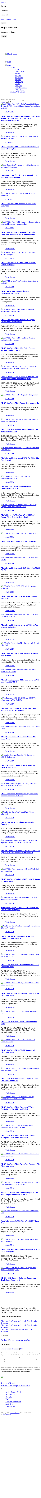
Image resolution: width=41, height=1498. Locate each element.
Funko (17, 69)
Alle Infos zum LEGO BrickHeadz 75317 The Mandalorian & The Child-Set (18, 709)
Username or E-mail (8, 32)
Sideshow (18, 86)
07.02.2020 (9, 789)
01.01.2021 (9, 199)
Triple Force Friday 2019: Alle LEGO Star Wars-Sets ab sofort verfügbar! (20, 909)
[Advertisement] (20, 1436)
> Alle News (19, 90)
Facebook (4, 1340)
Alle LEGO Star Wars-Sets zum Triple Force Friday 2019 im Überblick (18, 937)
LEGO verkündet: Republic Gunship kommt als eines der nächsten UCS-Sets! (19, 795)
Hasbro (17, 74)
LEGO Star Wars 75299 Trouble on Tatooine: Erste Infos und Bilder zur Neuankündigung (18, 233)
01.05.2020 (9, 592)
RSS (21, 1349)
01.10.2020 (9, 315)
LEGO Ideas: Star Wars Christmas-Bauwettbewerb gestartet (15, 292)
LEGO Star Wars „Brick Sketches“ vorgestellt (19, 541)
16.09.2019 (9, 1188)
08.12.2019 (9, 846)
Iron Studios (19, 78)
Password (4, 15)
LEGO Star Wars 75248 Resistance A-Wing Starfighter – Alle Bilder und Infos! (18, 1137)
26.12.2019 (9, 818)
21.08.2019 (9, 1274)
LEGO (17, 84)
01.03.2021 (9, 142)
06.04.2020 (9, 704)
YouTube (27, 1340)
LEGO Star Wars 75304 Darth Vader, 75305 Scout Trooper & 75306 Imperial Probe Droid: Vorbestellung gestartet (20, 118)
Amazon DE (10, 1394)
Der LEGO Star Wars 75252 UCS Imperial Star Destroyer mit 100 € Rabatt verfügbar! (19, 378)
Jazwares (18, 80)
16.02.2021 (9, 171)
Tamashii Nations (21, 88)
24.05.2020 (9, 537)
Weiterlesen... (10, 133)
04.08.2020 (9, 399)
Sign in (3, 2)
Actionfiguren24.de (13, 1392)
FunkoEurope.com (13, 1401)
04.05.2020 (9, 563)
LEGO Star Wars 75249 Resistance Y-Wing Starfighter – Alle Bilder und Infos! (17, 1108)
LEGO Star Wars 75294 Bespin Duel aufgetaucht (20, 403)
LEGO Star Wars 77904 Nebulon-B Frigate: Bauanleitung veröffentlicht (18, 321)
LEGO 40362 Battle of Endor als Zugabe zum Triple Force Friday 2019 (18, 1279)
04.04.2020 (9, 732)
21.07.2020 (9, 425)
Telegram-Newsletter (9, 1383)
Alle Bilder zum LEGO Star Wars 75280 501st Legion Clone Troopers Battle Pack (18, 516)
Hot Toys (18, 76)
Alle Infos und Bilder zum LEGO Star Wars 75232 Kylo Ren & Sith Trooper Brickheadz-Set (20, 852)
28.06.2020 (9, 482)
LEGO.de (9, 1404)
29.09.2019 (9, 932)
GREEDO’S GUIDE (18, 92)
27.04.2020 (9, 620)
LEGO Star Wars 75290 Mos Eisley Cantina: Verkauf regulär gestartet (18, 349)
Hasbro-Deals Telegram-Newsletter (15, 1385)
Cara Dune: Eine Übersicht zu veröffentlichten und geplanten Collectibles (19, 176)
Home (3, 102)
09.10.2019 (9, 875)
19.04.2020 (9, 675)
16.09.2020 (9, 372)
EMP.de (8, 1399)
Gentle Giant (19, 72)
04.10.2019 (9, 903)
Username (4, 11)
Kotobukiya (19, 82)
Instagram (19, 1340)
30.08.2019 (9, 1245)
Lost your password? (8, 19)
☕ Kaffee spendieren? (6, 1414)
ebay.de (8, 1397)
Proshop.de (10, 1406)
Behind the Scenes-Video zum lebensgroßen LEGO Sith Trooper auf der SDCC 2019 (20, 1193)
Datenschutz (14, 1349)
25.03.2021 (9, 112)
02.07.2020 (9, 454)
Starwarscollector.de (14, 1413)
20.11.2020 (9, 228)
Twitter (11, 1340)
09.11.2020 (9, 258)
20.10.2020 (9, 287)
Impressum (5, 1349)
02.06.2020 (9, 511)
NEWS (12, 67)
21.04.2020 (9, 649)
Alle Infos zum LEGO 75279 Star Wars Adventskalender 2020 (16, 488)
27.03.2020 (9, 761)
